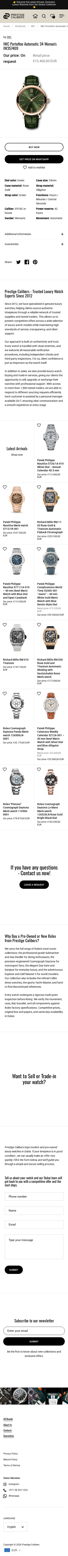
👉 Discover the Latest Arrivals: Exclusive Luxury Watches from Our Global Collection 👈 (34, 4)
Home (6, 26)
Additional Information (18, 234)
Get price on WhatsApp (34, 159)
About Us (7, 1425)
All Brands (20, 26)
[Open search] (44, 16)
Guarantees (12, 244)
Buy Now (34, 147)
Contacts (7, 1430)
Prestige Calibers (30, 1544)
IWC (33, 26)
